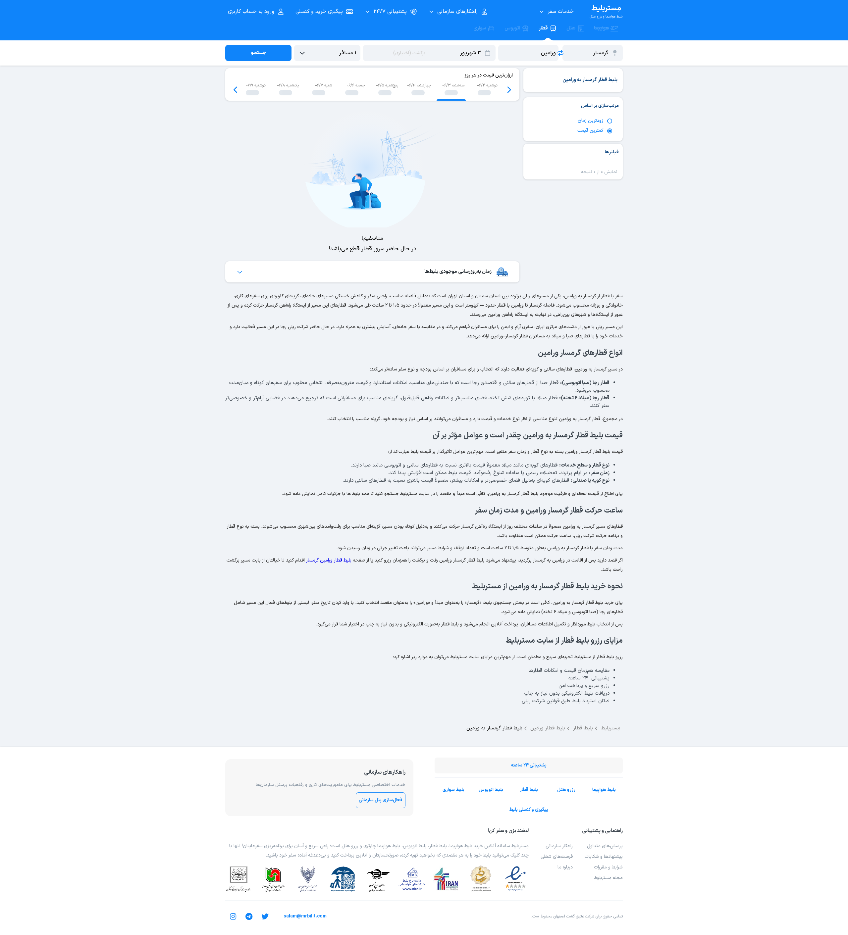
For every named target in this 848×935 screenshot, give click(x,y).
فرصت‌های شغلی (557, 856)
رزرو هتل (566, 789)
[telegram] (249, 916)
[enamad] (515, 878)
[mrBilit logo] (606, 11)
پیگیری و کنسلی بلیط (528, 809)
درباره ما (565, 867)
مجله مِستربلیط (608, 877)
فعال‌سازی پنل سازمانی (380, 800)
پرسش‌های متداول (605, 846)
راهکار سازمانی (559, 846)
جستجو (258, 52)
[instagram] (233, 916)
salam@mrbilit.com (305, 916)
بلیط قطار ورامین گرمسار (328, 560)
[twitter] (265, 916)
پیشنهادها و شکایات (604, 856)
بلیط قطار (529, 789)
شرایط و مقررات (608, 867)
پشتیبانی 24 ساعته (529, 765)
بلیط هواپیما (604, 789)
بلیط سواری (453, 789)
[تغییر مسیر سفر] (560, 53)
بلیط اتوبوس (491, 789)
